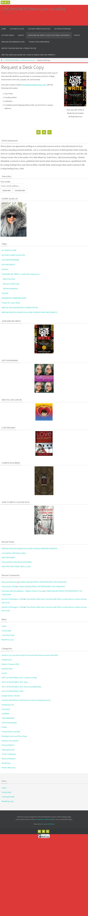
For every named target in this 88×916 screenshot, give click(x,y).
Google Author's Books (11, 695)
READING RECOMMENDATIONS (14, 298)
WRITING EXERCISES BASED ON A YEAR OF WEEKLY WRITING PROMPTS (29, 312)
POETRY (5, 293)
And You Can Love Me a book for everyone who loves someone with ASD (30, 655)
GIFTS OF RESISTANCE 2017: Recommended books (21, 686)
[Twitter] (5, 2)
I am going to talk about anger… (15, 553)
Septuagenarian (8, 749)
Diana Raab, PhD (8, 586)
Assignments (7, 659)
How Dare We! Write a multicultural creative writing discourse (26, 700)
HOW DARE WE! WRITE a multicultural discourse (20, 60)
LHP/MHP (5, 713)
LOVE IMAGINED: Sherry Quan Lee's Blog (33, 8)
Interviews (6, 709)
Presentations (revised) (11, 731)
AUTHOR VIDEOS (8, 264)
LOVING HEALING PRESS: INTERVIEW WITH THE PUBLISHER (42, 582)
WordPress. (51, 824)
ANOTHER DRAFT (8, 557)
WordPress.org (8, 639)
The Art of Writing (9, 754)
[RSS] (8, 2)
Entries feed (6, 630)
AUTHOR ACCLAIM (9, 250)
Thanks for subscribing (11, 302)
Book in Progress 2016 (10, 664)
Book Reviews (7, 668)
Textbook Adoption (10, 288)
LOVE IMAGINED (8, 718)
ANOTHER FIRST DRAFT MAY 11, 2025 (16, 566)
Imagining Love (8, 704)
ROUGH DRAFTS (8, 745)
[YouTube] (2, 2)
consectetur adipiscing (44, 819)
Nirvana (43, 824)
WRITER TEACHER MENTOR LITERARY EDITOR (20, 307)
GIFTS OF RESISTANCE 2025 (12, 691)
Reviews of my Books (10, 740)
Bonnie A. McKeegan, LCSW (12, 599)
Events (4, 673)
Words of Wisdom (8, 758)
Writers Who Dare (8, 767)
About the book (9, 279)
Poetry (4, 727)
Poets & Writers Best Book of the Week (17, 562)
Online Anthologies (9, 722)
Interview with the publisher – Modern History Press (22, 591)
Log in (4, 626)
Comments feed (8, 635)
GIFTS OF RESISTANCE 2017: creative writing (19, 677)
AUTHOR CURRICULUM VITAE (13, 255)
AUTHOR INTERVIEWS (10, 260)
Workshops (6, 763)
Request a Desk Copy (11, 283)
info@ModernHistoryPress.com (34, 85)
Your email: (5, 181)
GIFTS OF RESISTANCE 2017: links (15, 682)
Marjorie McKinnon (9, 582)
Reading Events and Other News (14, 736)
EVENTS (5, 269)
